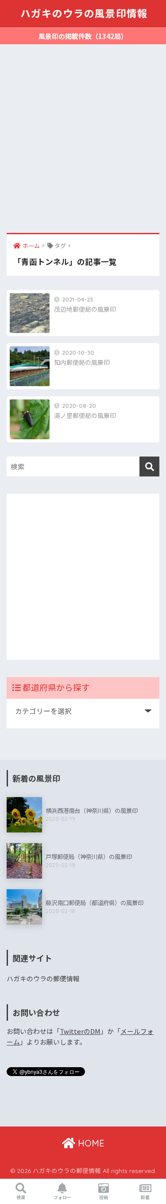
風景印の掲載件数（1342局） (83, 36)
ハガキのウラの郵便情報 (43, 978)
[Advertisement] (83, 143)
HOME (89, 1143)
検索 (20, 1197)
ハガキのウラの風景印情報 (84, 13)
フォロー (62, 1197)
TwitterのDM (80, 1031)
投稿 (103, 1197)
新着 (145, 1197)
